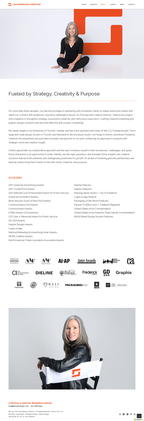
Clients (113, 4)
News (122, 4)
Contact (131, 4)
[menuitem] (85, 4)
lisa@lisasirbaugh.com (19, 406)
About (103, 4)
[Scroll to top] (139, 416)
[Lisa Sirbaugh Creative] (25, 4)
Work (84, 4)
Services (93, 4)
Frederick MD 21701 (56, 411)
